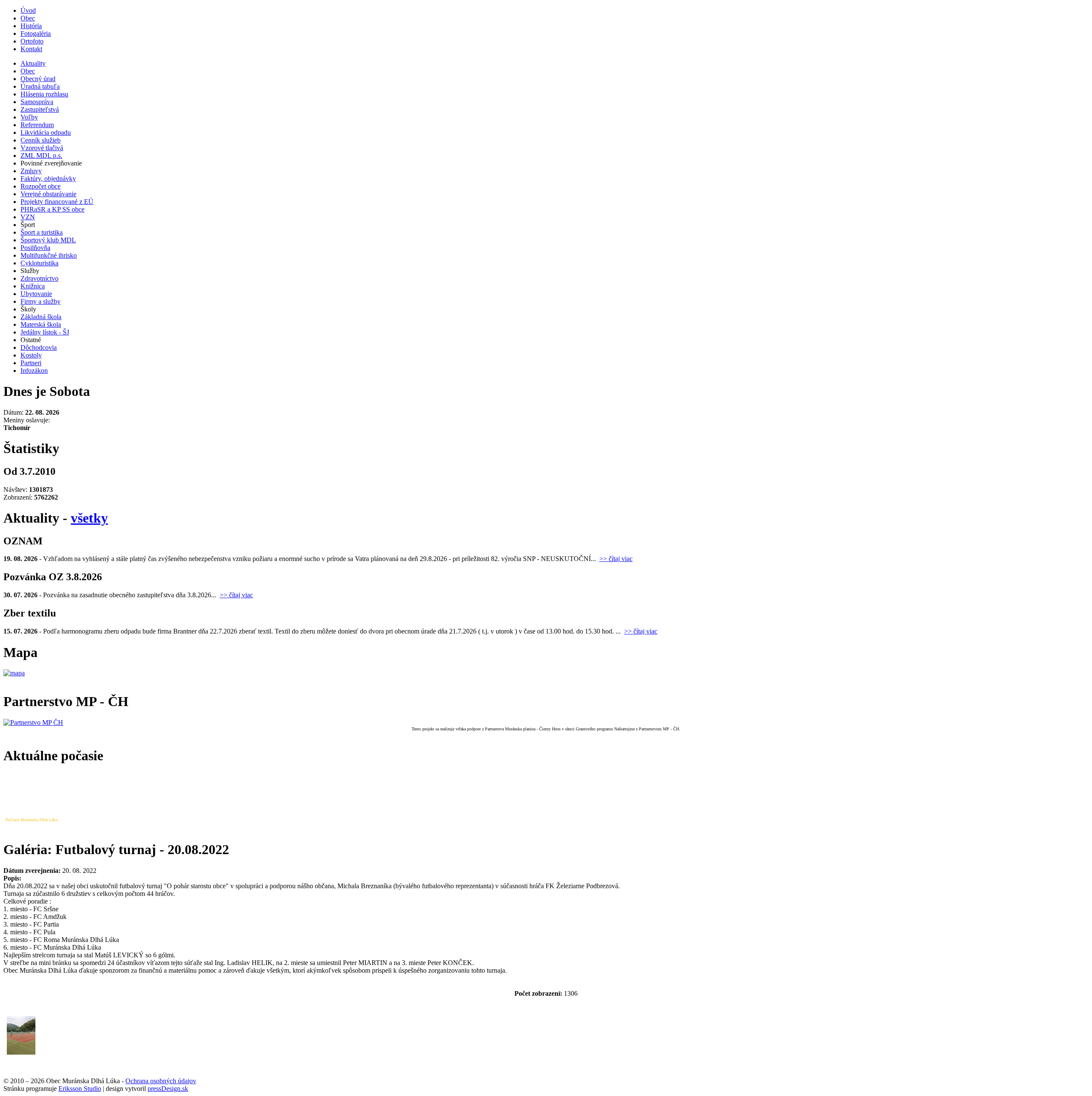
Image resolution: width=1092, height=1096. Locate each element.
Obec (27, 18)
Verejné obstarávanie (48, 194)
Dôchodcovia (38, 347)
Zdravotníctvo (39, 278)
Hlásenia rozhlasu (44, 94)
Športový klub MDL (48, 240)
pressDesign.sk (168, 1088)
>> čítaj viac (616, 558)
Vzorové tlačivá (41, 147)
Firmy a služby (40, 301)
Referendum (37, 124)
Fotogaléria (35, 33)
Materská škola (40, 324)
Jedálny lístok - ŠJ (44, 332)
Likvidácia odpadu (45, 132)
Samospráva (36, 101)
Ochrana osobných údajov (160, 1080)
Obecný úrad (37, 78)
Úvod (28, 10)
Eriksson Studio (79, 1088)
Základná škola (40, 316)
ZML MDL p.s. (41, 155)
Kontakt (31, 48)
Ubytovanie (36, 293)
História (31, 25)
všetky (89, 518)
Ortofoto (32, 41)
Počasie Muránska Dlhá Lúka (32, 820)
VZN (27, 217)
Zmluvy (31, 170)
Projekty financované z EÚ (56, 201)
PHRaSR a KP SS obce (52, 209)
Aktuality (33, 63)
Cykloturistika (39, 263)
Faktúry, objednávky (48, 178)
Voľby (29, 117)
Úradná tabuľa (40, 86)
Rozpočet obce (40, 186)
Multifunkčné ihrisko (48, 255)
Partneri (30, 362)
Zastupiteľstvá (39, 109)
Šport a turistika (41, 232)
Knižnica (32, 286)
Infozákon (34, 370)
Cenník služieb (40, 140)
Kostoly (31, 355)
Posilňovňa (35, 247)
